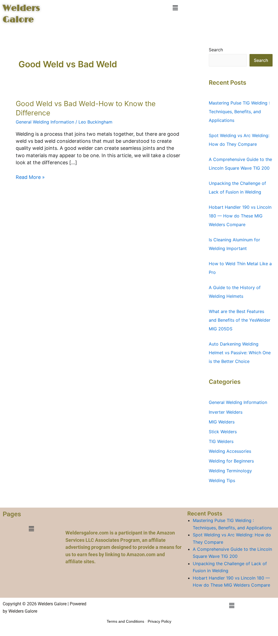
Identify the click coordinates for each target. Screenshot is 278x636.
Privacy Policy (159, 621)
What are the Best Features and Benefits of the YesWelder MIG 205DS (239, 320)
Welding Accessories (230, 451)
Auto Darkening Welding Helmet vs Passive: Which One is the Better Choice (240, 352)
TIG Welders (221, 441)
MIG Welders (222, 422)
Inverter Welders (225, 412)
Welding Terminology (230, 470)
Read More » (30, 177)
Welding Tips (222, 480)
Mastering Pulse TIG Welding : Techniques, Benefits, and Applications (239, 111)
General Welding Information (45, 122)
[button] (175, 8)
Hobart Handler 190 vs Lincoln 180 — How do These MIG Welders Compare (240, 215)
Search (216, 49)
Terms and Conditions (125, 621)
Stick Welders (223, 431)
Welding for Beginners (231, 461)
